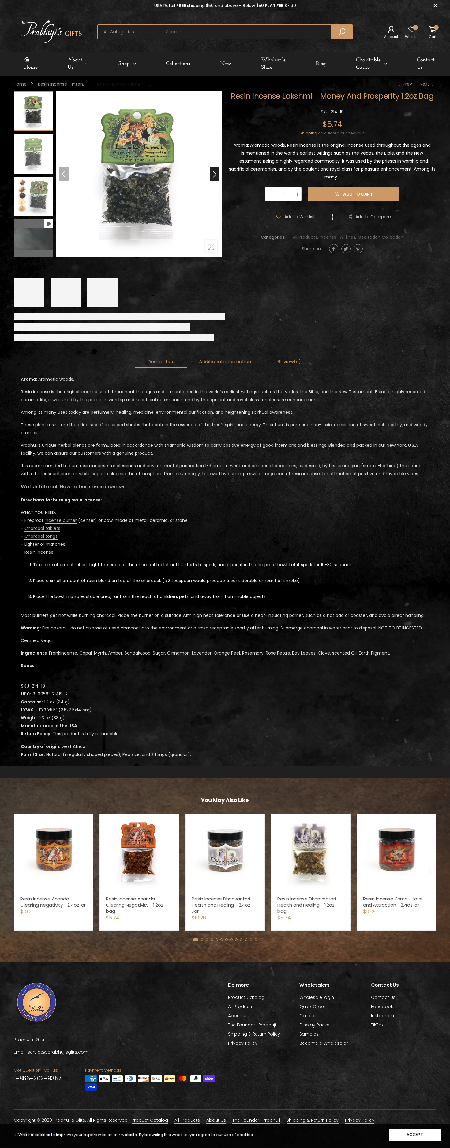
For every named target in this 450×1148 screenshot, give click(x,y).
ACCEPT (415, 1134)
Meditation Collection (380, 237)
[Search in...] (342, 31)
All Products (305, 237)
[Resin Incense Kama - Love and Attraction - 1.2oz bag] (396, 853)
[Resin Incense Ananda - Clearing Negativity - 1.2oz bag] (53, 853)
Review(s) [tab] (289, 361)
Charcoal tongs (41, 536)
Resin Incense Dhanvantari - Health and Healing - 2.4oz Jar (137, 905)
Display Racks (314, 1025)
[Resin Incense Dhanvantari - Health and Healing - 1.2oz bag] (225, 853)
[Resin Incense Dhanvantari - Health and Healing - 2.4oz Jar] (139, 853)
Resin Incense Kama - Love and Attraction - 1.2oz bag (393, 902)
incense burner (61, 520)
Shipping (308, 133)
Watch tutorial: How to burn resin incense (72, 486)
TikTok (377, 1025)
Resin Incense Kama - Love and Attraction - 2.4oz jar (307, 902)
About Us (238, 1016)
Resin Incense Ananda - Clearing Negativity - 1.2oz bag (49, 905)
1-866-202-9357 (38, 1078)
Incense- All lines (337, 237)
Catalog (308, 1016)
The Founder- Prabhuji (252, 1025)
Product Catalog (246, 997)
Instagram (382, 1016)
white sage (90, 474)
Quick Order (312, 1006)
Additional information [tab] (225, 361)
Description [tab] (160, 361)
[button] (214, 174)
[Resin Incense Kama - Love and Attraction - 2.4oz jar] (310, 853)
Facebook (382, 1006)
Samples (309, 1034)
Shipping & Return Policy (254, 1034)
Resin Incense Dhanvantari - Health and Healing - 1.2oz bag (223, 905)
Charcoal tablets (42, 528)
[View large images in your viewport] (211, 246)
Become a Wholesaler (323, 1043)
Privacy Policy (242, 1043)
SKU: (326, 112)
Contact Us (383, 997)
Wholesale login (316, 997)
